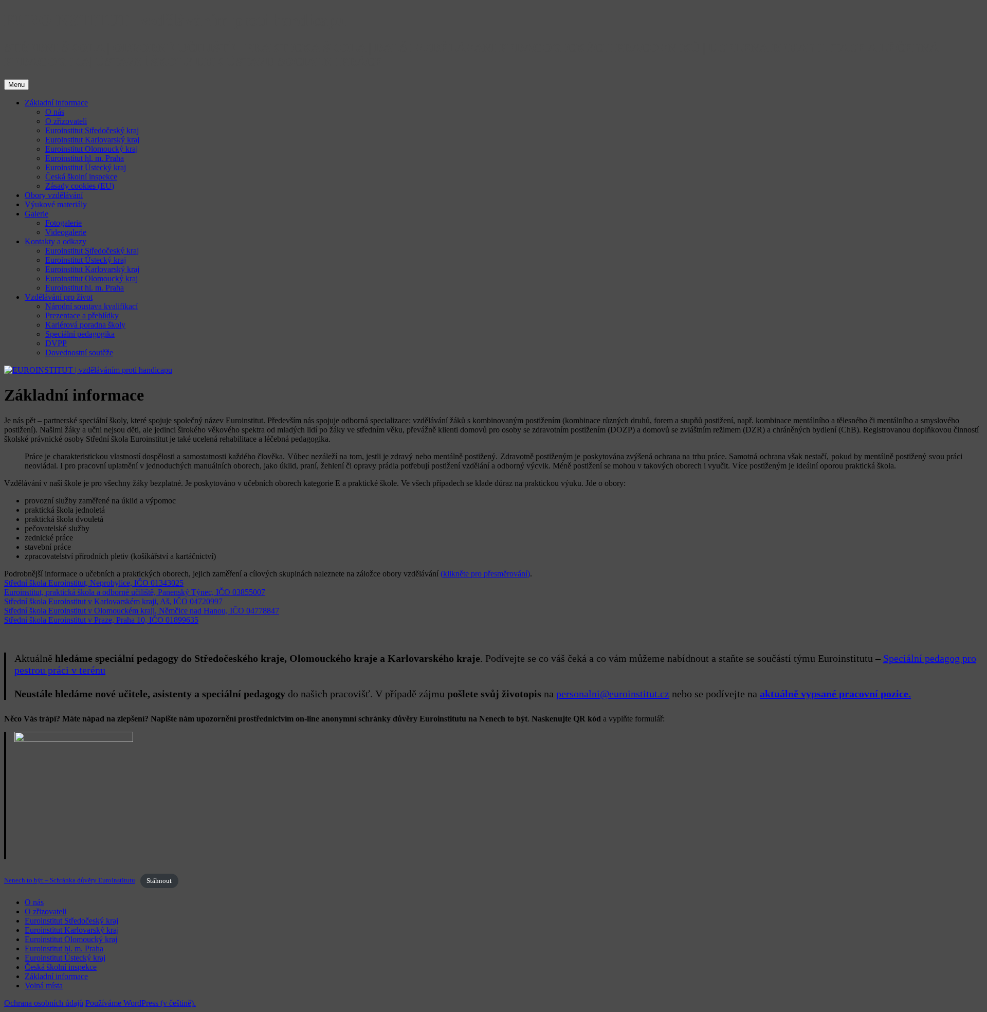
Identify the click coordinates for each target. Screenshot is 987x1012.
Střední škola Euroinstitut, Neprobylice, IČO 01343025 (94, 583)
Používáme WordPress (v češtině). (140, 1003)
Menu (16, 84)
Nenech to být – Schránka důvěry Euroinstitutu (69, 880)
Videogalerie (65, 232)
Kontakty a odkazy (55, 241)
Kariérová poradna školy (85, 324)
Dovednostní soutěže (79, 352)
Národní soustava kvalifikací (91, 306)
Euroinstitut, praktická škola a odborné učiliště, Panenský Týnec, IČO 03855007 (134, 592)
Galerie (36, 213)
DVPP (56, 343)
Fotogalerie (63, 223)
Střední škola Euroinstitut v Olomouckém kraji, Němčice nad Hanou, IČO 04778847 (141, 610)
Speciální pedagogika (80, 334)
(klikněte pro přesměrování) (485, 573)
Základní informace (56, 102)
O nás (54, 111)
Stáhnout (159, 880)
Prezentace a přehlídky (82, 315)
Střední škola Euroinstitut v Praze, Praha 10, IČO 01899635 (101, 620)
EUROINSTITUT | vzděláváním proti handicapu (175, 20)
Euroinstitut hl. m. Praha (84, 158)
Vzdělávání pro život (59, 297)
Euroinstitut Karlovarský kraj (92, 139)
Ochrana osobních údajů (43, 1003)
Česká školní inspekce (81, 176)
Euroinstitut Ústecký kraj (85, 167)
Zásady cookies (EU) (79, 186)
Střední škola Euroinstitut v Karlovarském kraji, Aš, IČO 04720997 (113, 601)
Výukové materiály (56, 204)
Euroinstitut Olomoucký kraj (91, 148)
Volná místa (44, 985)
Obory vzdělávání (54, 195)
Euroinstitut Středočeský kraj (92, 130)
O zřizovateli (66, 121)
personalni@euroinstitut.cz (612, 693)
